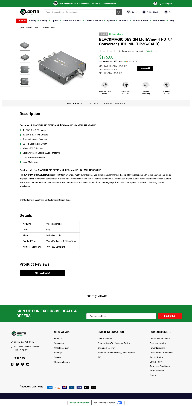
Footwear (124, 20)
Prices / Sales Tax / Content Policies (115, 343)
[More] (25, 20)
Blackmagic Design (116, 34)
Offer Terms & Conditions (161, 352)
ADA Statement (157, 370)
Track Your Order (105, 338)
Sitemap (58, 352)
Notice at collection (79, 402)
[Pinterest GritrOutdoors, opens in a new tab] (22, 364)
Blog (172, 20)
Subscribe (169, 316)
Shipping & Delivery (106, 348)
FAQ (99, 357)
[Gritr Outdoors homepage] (29, 12)
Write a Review (151, 51)
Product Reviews (114, 103)
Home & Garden (140, 20)
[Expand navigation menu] (38, 20)
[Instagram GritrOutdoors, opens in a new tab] (17, 364)
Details (93, 103)
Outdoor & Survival (71, 20)
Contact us (59, 343)
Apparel (111, 20)
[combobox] (80, 12)
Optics (55, 20)
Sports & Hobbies (94, 20)
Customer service (158, 343)
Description (74, 103)
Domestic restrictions (160, 338)
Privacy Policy (166, 357)
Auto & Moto (159, 20)
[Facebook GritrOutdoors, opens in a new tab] (12, 364)
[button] (118, 61)
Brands (153, 375)
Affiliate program (61, 348)
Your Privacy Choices (104, 402)
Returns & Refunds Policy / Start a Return (116, 352)
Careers (57, 357)
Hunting (32, 20)
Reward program (157, 348)
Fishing (43, 20)
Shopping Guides (62, 362)
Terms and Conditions (166, 366)
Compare (144, 68)
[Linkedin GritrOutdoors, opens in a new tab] (27, 364)
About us (58, 338)
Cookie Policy (166, 361)
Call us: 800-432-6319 (24, 342)
